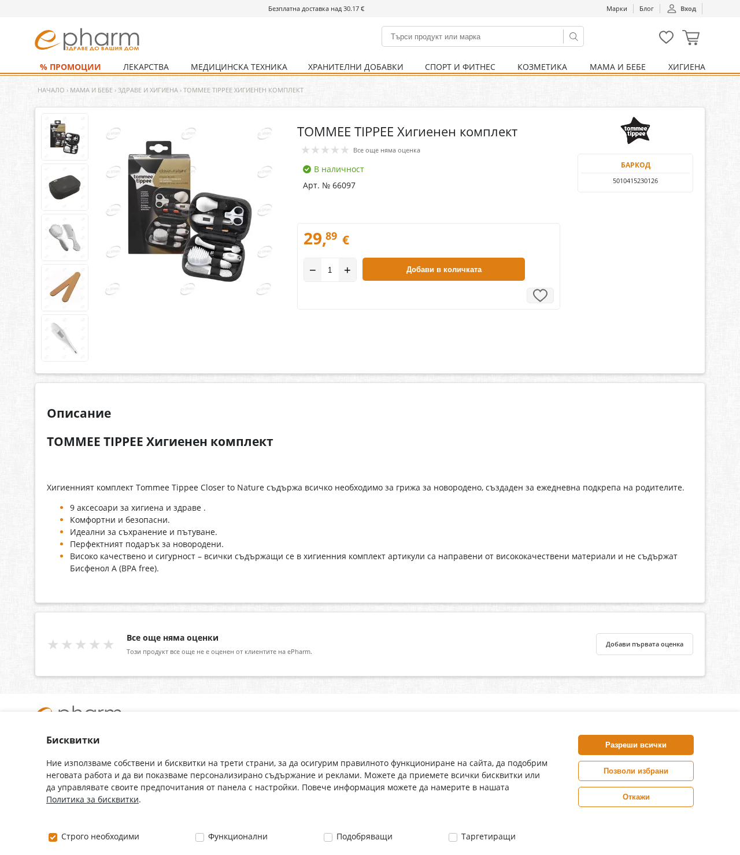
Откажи (636, 797)
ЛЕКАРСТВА (146, 66)
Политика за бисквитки (92, 799)
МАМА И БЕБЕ (618, 66)
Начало (51, 90)
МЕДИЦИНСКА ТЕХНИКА (239, 66)
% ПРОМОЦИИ (70, 66)
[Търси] (573, 36)
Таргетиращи (487, 836)
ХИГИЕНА (686, 66)
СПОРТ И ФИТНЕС (460, 66)
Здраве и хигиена (148, 90)
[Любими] (666, 41)
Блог (646, 8)
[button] (691, 39)
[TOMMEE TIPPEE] (635, 130)
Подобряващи (363, 836)
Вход (688, 8)
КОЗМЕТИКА (542, 66)
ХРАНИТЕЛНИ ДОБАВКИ (356, 66)
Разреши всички (636, 745)
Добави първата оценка (644, 644)
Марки (616, 8)
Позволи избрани (636, 771)
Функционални (237, 836)
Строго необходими (99, 836)
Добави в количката (444, 269)
